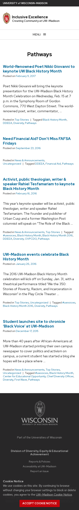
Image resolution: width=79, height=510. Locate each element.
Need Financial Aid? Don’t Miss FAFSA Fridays (37, 141)
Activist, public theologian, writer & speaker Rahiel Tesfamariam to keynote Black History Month (39, 184)
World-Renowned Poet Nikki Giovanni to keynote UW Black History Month (39, 69)
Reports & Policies (39, 461)
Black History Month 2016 (57, 235)
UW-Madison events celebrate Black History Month (36, 256)
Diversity (18, 123)
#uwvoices (9, 235)
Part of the (39, 437)
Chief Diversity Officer (60, 376)
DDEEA (7, 123)
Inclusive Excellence (30, 17)
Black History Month (55, 119)
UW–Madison (25, 3)
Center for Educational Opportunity (24, 376)
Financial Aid (53, 164)
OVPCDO (31, 239)
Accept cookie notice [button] (39, 503)
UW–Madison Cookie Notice (54, 495)
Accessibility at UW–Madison (39, 466)
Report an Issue (39, 471)
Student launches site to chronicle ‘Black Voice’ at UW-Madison (34, 324)
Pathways (30, 123)
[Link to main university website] (39, 426)
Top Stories (22, 119)
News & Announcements (29, 160)
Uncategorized (12, 164)
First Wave (21, 379)
